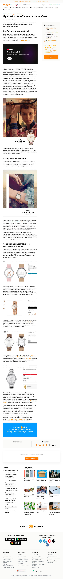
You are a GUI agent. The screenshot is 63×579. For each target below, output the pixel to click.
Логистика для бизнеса (52, 560)
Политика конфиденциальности (8, 565)
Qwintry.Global (35, 567)
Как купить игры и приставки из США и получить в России (10, 484)
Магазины (25, 8)
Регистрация (56, 4)
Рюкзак (51, 51)
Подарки (54, 49)
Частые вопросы (22, 556)
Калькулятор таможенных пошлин (38, 565)
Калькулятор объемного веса (37, 562)
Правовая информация (8, 567)
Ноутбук (49, 50)
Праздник (56, 51)
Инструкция (51, 45)
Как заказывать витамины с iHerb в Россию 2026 (29, 512)
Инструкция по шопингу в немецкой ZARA (54, 480)
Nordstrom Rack (21, 356)
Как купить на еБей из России (29, 495)
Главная (5, 8)
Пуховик (47, 51)
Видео (5, 10)
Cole (53, 52)
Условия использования (8, 557)
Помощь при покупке (36, 8)
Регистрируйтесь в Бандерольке (17, 419)
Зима (53, 47)
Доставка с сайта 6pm (41, 511)
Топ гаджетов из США (10, 480)
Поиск (45, 4)
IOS (49, 46)
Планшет (55, 50)
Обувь (48, 47)
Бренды (21, 14)
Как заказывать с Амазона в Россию (41, 479)
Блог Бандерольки (13, 14)
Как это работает (15, 8)
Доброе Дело (50, 562)
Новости (20, 554)
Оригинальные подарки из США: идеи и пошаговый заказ (11, 476)
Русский (27, 4)
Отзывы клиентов (7, 556)
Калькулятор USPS (36, 559)
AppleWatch (46, 52)
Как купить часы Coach (52, 32)
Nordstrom (32, 355)
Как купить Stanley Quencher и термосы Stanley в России (10, 494)
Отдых (46, 45)
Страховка (20, 563)
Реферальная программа (53, 556)
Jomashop (28, 321)
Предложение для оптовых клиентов (53, 558)
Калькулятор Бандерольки (38, 557)
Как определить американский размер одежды (41, 496)
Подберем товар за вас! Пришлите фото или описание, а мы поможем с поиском (31, 1)
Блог (56, 8)
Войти (50, 4)
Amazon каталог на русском (54, 495)
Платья (50, 52)
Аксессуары (54, 40)
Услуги (11, 10)
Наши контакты (50, 554)
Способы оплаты (7, 559)
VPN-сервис (29, 358)
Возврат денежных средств (7, 562)
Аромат (46, 49)
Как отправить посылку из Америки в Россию (54, 512)
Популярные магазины (23, 559)
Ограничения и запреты (23, 565)
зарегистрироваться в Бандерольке (18, 221)
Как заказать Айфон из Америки (29, 479)
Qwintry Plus (35, 554)
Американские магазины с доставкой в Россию (51, 36)
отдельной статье (25, 40)
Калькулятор (49, 8)
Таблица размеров (36, 556)
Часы (48, 40)
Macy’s (26, 396)
